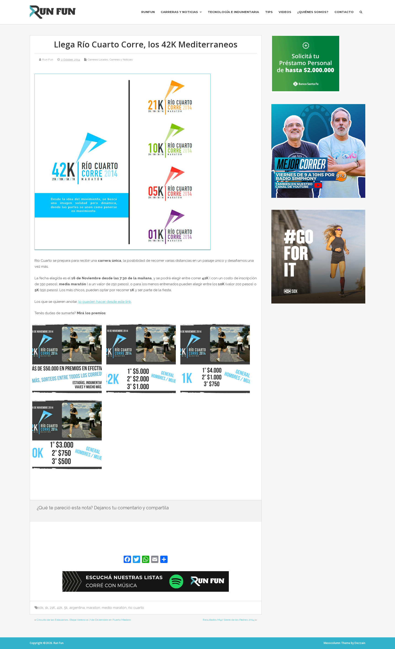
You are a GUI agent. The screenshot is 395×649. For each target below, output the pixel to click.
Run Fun (47, 59)
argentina (77, 608)
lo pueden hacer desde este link (104, 302)
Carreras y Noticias (179, 12)
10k (40, 608)
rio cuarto (136, 608)
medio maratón (114, 608)
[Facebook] (127, 560)
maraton (93, 608)
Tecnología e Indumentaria (233, 12)
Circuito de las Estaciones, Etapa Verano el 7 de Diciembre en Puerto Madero (84, 619)
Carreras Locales (98, 59)
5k (66, 608)
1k (46, 608)
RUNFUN (148, 12)
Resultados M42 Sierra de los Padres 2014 (228, 619)
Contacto (344, 12)
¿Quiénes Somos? (312, 12)
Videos (285, 12)
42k (59, 608)
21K (52, 608)
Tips (269, 12)
